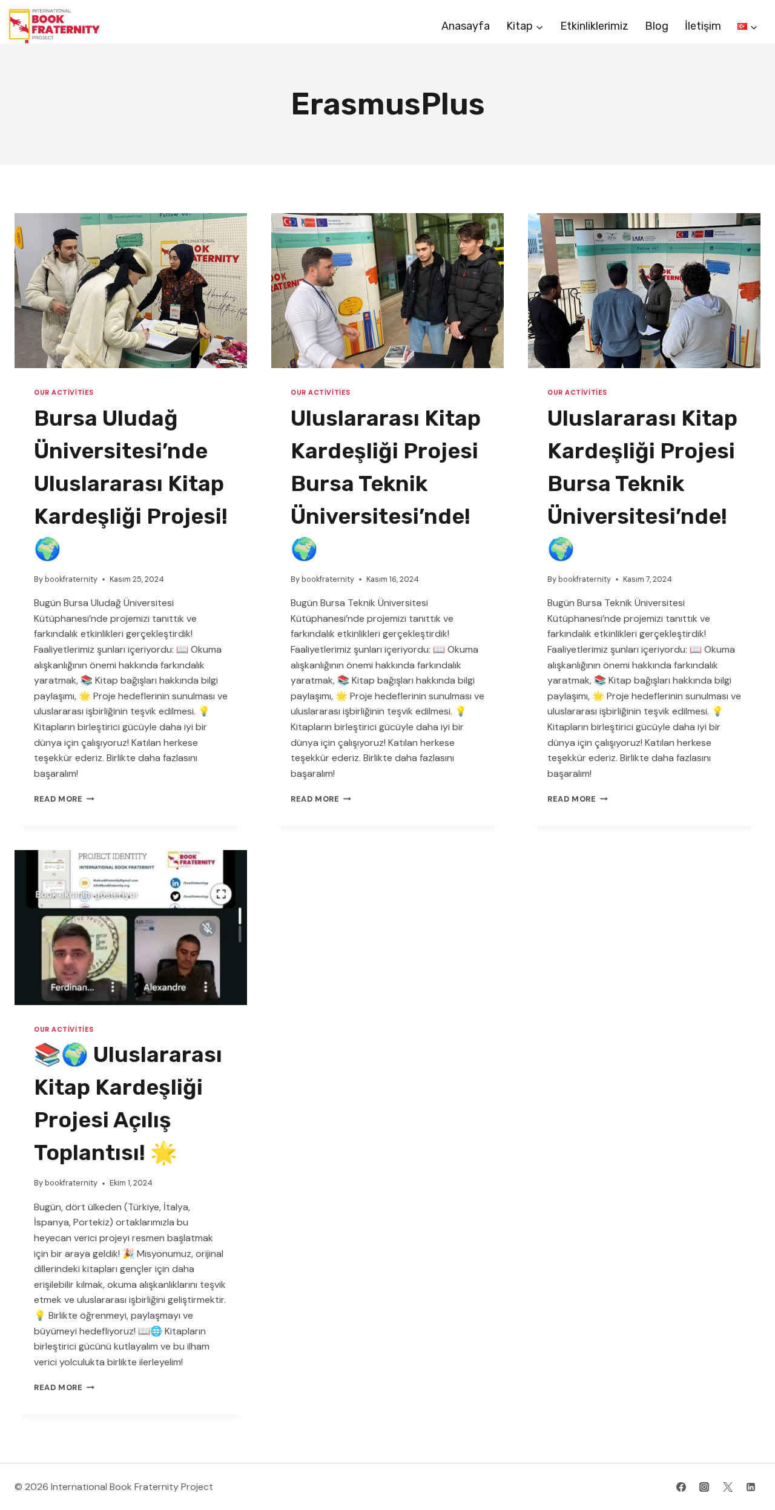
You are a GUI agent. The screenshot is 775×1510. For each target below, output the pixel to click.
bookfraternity (71, 579)
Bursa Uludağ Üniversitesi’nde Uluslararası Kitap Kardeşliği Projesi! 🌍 (131, 483)
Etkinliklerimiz (594, 26)
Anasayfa (465, 26)
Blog (656, 26)
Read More (64, 799)
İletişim (703, 26)
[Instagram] (704, 1487)
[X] (727, 1487)
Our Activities (64, 392)
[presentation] (131, 290)
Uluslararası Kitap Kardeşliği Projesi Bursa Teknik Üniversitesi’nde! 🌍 (386, 483)
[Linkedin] (750, 1487)
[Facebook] (681, 1487)
